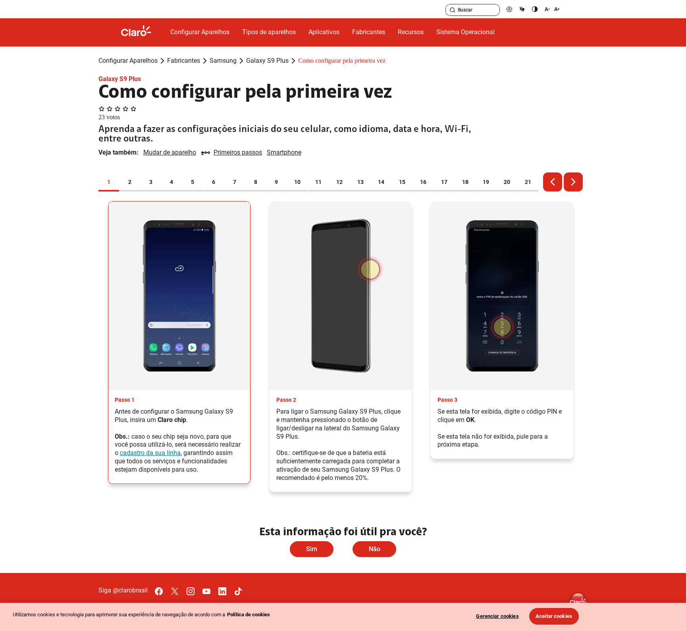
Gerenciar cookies (497, 616)
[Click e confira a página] (142, 32)
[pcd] (509, 9)
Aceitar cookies (554, 616)
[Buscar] (452, 9)
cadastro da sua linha (150, 453)
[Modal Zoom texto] (552, 9)
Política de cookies (248, 614)
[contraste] (534, 9)
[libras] (522, 9)
